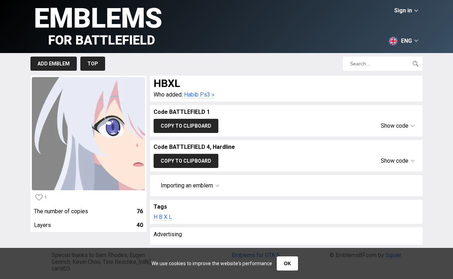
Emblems (98, 25)
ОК (287, 263)
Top (92, 63)
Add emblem (54, 63)
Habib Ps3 (197, 94)
